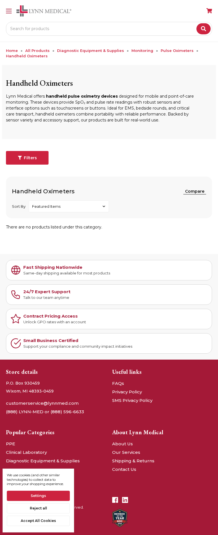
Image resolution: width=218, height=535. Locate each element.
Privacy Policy (127, 392)
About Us (122, 443)
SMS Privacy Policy (132, 400)
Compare (194, 191)
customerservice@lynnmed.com (42, 403)
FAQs (118, 383)
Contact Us (124, 469)
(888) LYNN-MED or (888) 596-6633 (45, 411)
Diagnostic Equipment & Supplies (43, 460)
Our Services (126, 452)
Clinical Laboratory (26, 452)
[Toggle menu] (8, 11)
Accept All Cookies (38, 521)
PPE (10, 443)
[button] (27, 158)
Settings (38, 496)
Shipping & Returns (133, 460)
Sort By (19, 206)
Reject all (38, 508)
